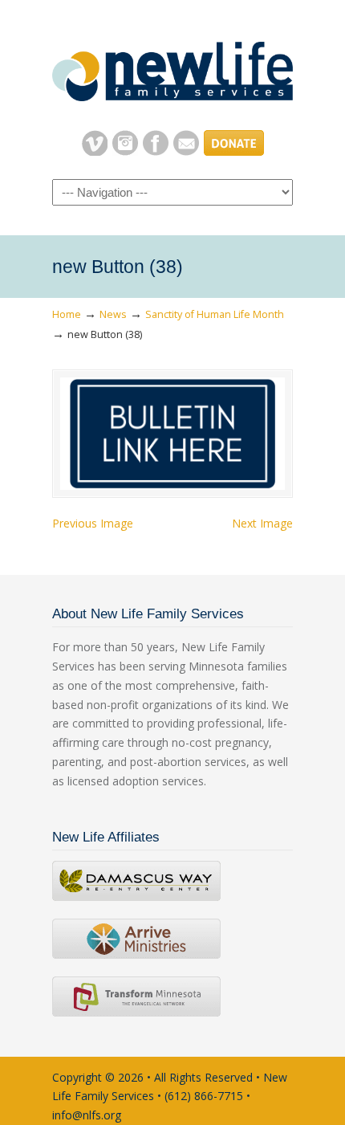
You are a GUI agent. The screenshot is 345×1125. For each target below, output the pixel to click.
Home (66, 314)
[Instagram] (125, 151)
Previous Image (92, 523)
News (113, 314)
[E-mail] (186, 151)
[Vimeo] (95, 151)
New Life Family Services (172, 65)
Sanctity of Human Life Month (214, 314)
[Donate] (234, 151)
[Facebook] (155, 151)
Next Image (262, 523)
